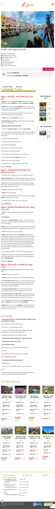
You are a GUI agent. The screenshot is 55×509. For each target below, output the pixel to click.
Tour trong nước (24, 487)
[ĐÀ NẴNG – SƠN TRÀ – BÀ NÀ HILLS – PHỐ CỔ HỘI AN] (34, 430)
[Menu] (2, 4)
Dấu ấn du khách (24, 482)
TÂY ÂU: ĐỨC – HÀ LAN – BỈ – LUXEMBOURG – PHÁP (48, 437)
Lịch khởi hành (8, 89)
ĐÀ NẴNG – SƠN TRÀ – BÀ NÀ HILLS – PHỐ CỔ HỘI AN (34, 437)
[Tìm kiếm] (53, 4)
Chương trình (7, 87)
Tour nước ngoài (24, 484)
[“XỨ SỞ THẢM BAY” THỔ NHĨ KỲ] (7, 430)
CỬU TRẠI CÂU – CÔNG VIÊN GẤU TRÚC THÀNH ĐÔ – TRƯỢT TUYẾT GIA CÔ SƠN (34, 396)
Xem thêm (9, 419)
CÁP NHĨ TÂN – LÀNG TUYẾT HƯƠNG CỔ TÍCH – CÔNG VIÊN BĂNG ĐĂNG (20, 396)
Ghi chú (19, 89)
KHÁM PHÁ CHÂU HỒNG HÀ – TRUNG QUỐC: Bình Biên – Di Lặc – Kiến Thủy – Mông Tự (6, 396)
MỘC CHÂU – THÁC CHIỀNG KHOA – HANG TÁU (48, 396)
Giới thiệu (22, 479)
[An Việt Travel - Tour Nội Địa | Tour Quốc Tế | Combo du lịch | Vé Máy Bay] (27, 4)
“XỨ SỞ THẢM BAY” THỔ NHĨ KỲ (7, 437)
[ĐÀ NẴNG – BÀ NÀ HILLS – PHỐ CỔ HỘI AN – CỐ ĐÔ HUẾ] (20, 430)
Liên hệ (22, 495)
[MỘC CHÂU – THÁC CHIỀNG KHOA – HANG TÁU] (48, 389)
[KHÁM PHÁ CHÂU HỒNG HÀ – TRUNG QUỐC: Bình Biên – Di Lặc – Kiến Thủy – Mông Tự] (7, 389)
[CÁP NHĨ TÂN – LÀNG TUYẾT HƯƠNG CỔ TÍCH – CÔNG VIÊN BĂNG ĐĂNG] (20, 389)
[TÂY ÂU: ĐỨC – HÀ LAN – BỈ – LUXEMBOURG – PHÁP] (48, 430)
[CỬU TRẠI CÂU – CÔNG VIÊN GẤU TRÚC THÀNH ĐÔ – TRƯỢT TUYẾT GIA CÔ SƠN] (34, 389)
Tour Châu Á (23, 490)
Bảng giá (19, 87)
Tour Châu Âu (23, 492)
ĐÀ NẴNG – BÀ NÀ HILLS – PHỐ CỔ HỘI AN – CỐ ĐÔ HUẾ (20, 437)
